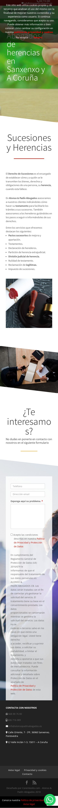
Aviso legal (14, 770)
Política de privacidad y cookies (37, 800)
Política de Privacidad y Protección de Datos (29, 542)
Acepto (38, 37)
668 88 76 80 (15, 713)
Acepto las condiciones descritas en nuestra (28, 540)
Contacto (27, 774)
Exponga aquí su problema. (27, 501)
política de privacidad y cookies (33, 32)
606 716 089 (14, 720)
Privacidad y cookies (35, 770)
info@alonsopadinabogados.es (25, 726)
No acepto (22, 37)
